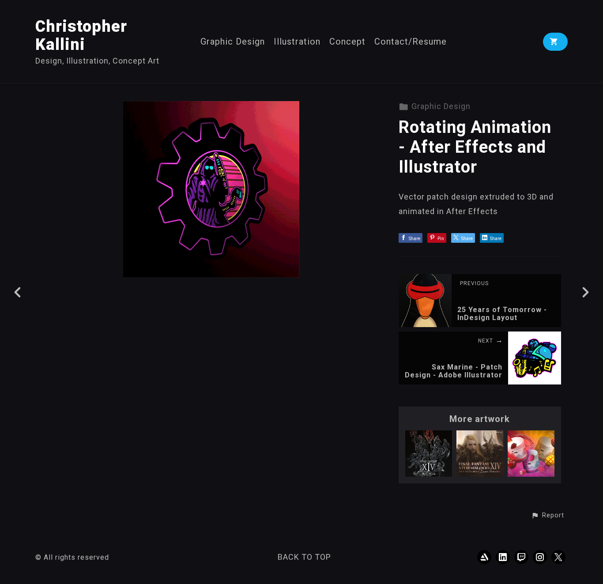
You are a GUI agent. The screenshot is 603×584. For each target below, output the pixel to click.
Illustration (297, 42)
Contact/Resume (410, 42)
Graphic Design (232, 42)
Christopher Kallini (81, 35)
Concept (347, 42)
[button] (548, 515)
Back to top (304, 556)
